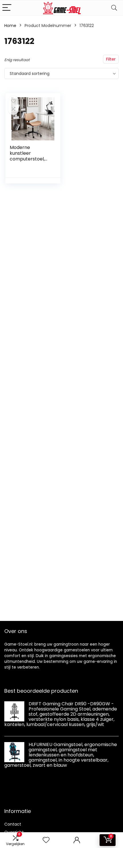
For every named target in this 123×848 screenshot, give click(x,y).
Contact (12, 824)
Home (10, 25)
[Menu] (7, 8)
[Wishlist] (46, 840)
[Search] (114, 8)
